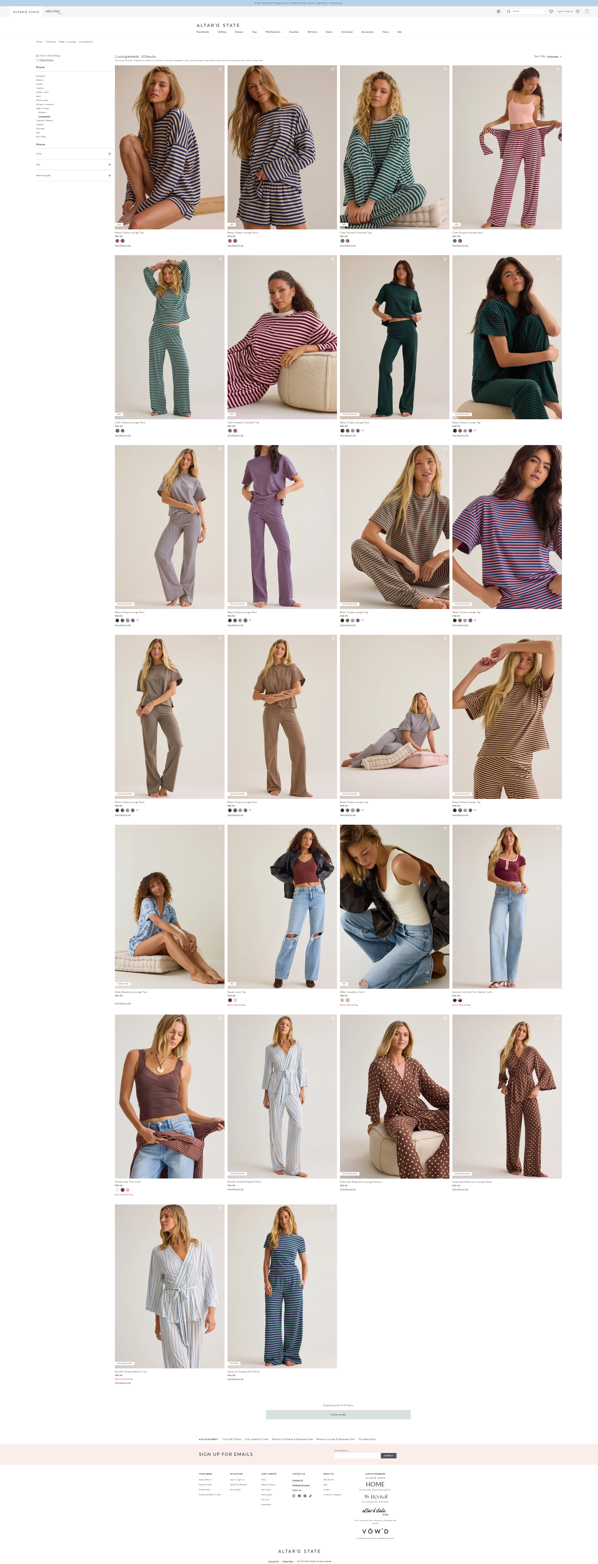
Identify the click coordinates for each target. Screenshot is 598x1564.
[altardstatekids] (53, 11)
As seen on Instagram (332, 1495)
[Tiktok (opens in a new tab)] (310, 1496)
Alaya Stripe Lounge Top (466, 422)
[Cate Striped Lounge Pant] (507, 147)
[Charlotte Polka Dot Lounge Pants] (507, 1097)
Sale (399, 32)
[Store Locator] (498, 12)
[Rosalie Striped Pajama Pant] (282, 1097)
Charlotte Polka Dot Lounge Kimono (361, 1182)
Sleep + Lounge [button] (42, 108)
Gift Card (265, 1500)
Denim (329, 32)
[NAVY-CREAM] (353, 430)
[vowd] (375, 1531)
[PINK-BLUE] (358, 430)
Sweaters (294, 32)
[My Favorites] (551, 11)
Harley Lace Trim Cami (128, 1182)
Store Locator (266, 1495)
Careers (326, 1490)
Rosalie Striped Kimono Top (131, 1371)
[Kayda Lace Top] (282, 907)
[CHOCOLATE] (230, 1000)
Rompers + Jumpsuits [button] (45, 104)
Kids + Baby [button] (41, 137)
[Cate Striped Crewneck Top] (394, 147)
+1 (362, 430)
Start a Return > (205, 1480)
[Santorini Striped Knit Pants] (282, 1286)
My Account (236, 1474)
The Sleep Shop (367, 1439)
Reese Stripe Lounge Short (243, 232)
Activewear (347, 32)
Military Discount (268, 1485)
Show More (338, 1415)
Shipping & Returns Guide (210, 1495)
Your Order (205, 1474)
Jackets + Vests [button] (42, 92)
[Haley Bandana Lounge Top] (169, 907)
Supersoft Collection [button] (44, 120)
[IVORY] (235, 1000)
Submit (389, 1456)
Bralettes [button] (42, 112)
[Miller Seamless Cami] (394, 907)
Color (39, 153)
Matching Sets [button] (42, 100)
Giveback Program (301, 1485)
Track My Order (205, 1485)
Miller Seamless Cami (352, 992)
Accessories (368, 32)
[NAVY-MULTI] (122, 241)
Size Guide (265, 1490)
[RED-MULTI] (117, 241)
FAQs (263, 1480)
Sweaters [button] (40, 124)
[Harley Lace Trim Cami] (169, 1097)
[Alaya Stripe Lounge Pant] (394, 337)
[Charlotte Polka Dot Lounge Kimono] (394, 1097)
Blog (325, 1485)
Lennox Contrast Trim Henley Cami (472, 992)
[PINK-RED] (347, 241)
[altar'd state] (218, 25)
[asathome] (375, 1482)
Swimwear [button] (40, 129)
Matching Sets (273, 32)
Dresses (239, 32)
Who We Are (328, 1480)
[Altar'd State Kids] (375, 1511)
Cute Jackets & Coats (256, 1439)
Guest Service (268, 1474)
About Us (328, 1474)
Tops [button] (38, 133)
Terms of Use (273, 1561)
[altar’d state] (26, 11)
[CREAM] (347, 1000)
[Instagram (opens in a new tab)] (294, 1496)
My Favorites (235, 1490)
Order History (204, 1490)
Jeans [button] (38, 96)
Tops (254, 32)
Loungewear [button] (44, 116)
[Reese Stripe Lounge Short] (282, 147)
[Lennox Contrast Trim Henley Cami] (507, 907)
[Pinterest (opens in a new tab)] (305, 1496)
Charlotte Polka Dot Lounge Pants (472, 1182)
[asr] (375, 1496)
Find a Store (47, 60)
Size (38, 164)
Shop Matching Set (123, 245)
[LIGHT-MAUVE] (128, 1190)
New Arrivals (202, 32)
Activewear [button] (40, 76)
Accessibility (266, 1505)
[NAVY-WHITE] (455, 1000)
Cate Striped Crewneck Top (356, 232)
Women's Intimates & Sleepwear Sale (292, 1439)
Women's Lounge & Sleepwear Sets (335, 1439)
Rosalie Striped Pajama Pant (244, 1182)
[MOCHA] (347, 430)
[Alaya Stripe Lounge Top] (507, 337)
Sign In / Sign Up (237, 1480)
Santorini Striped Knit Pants (244, 1371)
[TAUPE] (342, 1000)
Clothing (222, 32)
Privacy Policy (288, 1561)
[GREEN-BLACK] (342, 430)
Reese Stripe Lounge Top (129, 232)
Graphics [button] (40, 88)
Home (385, 32)
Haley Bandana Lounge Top (131, 992)
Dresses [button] (39, 84)
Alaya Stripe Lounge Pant (354, 422)
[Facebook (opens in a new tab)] (299, 1496)
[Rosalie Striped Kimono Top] (169, 1286)
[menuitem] (202, 32)
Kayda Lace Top (237, 992)
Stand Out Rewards (238, 1485)
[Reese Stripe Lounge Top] (169, 147)
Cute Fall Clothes (231, 1439)
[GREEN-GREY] (342, 241)
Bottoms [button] (39, 80)
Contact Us (298, 1474)
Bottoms (312, 32)
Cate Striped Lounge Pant (467, 232)
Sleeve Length (43, 175)
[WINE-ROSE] (460, 1000)
